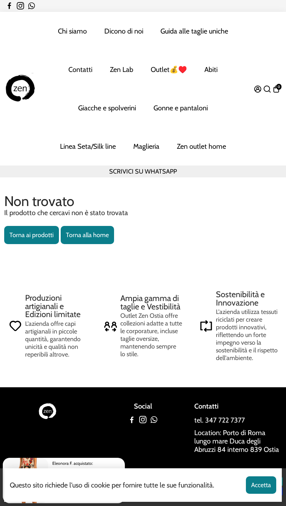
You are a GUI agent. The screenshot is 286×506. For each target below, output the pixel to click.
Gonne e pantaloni (180, 108)
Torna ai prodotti (31, 235)
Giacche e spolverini (107, 108)
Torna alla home (87, 235)
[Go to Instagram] (20, 5)
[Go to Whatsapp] (32, 5)
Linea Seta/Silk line (88, 146)
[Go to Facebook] (9, 5)
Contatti (80, 69)
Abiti (211, 69)
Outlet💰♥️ (169, 69)
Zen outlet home (201, 146)
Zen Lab (121, 69)
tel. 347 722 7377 (219, 420)
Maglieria (146, 146)
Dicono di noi (123, 31)
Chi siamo (72, 31)
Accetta (261, 485)
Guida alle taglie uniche (194, 31)
